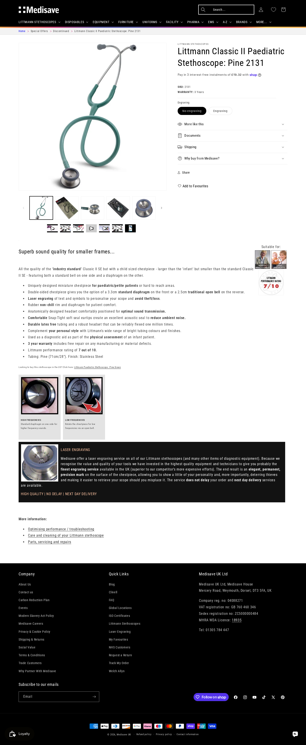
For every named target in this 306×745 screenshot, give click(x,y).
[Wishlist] (273, 10)
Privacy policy (164, 734)
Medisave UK (124, 734)
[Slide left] (23, 208)
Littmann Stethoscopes (193, 44)
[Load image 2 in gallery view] (66, 208)
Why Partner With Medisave (37, 671)
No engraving (194, 112)
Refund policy (144, 734)
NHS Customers (119, 647)
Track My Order (119, 663)
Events (23, 608)
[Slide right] (161, 208)
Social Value (27, 647)
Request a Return (120, 655)
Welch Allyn (117, 671)
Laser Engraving (120, 631)
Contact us (26, 592)
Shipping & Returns (31, 639)
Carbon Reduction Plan (34, 600)
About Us (25, 584)
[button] (39, 22)
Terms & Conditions (32, 655)
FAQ (111, 600)
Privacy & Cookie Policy (34, 631)
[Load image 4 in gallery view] (118, 208)
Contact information (188, 734)
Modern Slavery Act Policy (36, 616)
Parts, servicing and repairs (49, 542)
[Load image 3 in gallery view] (92, 208)
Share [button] (186, 172)
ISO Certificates (119, 616)
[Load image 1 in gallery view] (41, 208)
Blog (112, 584)
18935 (236, 620)
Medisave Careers (31, 623)
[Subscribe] (94, 696)
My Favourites (118, 639)
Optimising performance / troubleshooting (61, 529)
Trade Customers (30, 663)
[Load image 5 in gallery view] (143, 208)
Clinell (113, 592)
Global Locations (120, 608)
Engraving (222, 112)
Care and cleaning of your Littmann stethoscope (66, 535)
